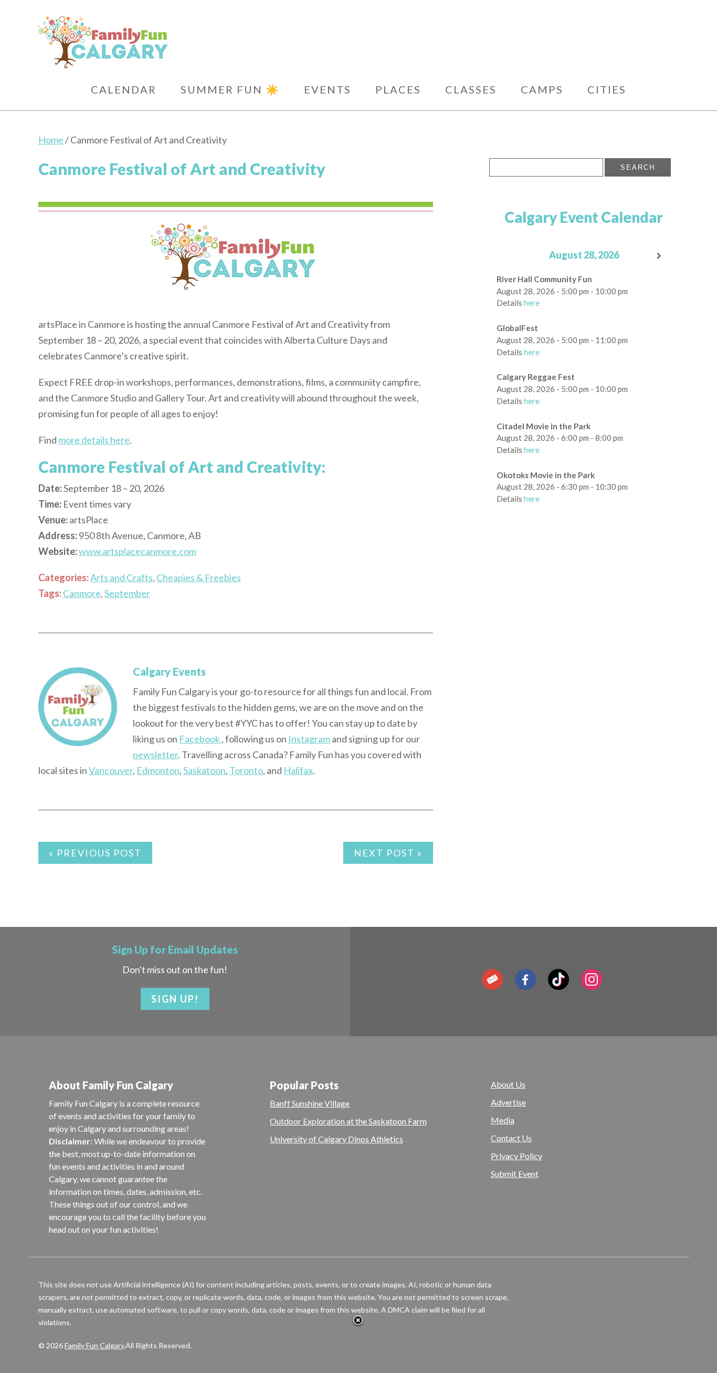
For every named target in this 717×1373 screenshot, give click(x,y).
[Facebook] (525, 979)
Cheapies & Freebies (198, 577)
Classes (471, 89)
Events (327, 89)
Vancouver (111, 770)
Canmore (82, 593)
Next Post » (388, 853)
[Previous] (508, 256)
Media (502, 1120)
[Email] (492, 979)
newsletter (155, 754)
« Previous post (95, 853)
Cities (606, 89)
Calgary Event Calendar (583, 217)
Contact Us (511, 1138)
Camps (542, 89)
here (532, 302)
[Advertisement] (568, 673)
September (127, 593)
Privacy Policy (516, 1156)
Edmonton (158, 770)
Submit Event (515, 1174)
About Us (508, 1084)
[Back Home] (153, 42)
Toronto (246, 770)
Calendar (123, 89)
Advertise (508, 1102)
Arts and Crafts (121, 577)
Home (51, 140)
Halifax (298, 770)
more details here (94, 440)
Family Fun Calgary (94, 1345)
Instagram (309, 739)
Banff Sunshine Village (310, 1103)
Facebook (200, 739)
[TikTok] (558, 979)
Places (398, 89)
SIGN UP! (175, 999)
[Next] (660, 256)
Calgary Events (169, 671)
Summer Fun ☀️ (230, 89)
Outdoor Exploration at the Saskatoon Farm (348, 1121)
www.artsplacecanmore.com (137, 551)
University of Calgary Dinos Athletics (336, 1139)
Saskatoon (204, 770)
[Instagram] (591, 979)
